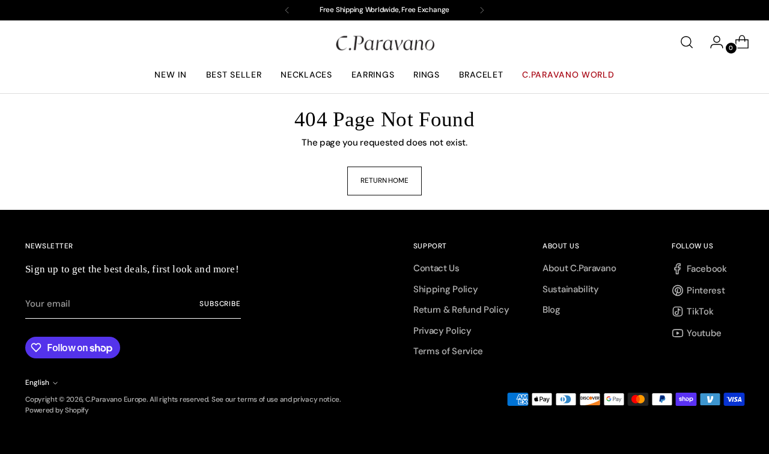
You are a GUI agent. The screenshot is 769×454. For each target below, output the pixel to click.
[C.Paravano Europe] (384, 42)
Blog (552, 310)
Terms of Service (448, 351)
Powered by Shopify (57, 410)
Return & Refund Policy (461, 310)
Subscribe (220, 303)
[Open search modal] (687, 42)
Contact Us (436, 268)
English (37, 382)
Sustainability (571, 289)
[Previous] (287, 10)
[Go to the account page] (712, 42)
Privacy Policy (442, 331)
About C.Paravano (579, 268)
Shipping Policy (445, 289)
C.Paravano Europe (116, 399)
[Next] (482, 10)
